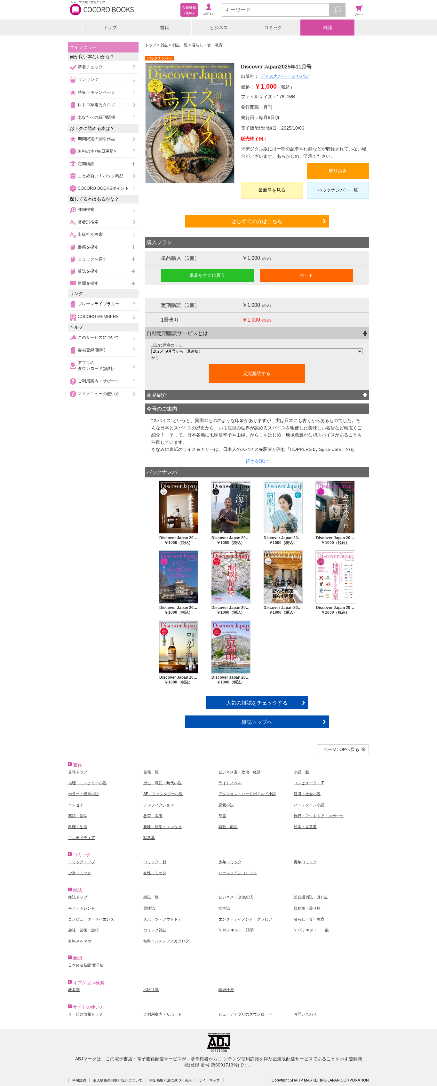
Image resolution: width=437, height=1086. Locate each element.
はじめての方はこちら (256, 221)
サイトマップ (209, 1080)
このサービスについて (98, 337)
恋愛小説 (226, 805)
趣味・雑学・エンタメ (162, 827)
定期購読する (256, 373)
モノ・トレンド (81, 908)
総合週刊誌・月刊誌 (311, 897)
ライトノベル (230, 783)
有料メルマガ (79, 941)
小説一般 (301, 772)
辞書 (222, 816)
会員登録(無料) (91, 349)
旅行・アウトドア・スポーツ (319, 816)
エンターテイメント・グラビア (245, 919)
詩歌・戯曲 (228, 827)
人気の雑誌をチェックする (257, 703)
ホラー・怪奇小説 (83, 794)
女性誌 (224, 908)
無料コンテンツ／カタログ (166, 941)
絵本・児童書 (305, 827)
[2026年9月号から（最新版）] (256, 351)
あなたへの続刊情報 (96, 117)
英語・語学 (77, 816)
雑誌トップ (77, 897)
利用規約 (79, 1080)
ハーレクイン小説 (309, 805)
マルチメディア (81, 837)
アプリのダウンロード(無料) (96, 365)
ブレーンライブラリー (98, 303)
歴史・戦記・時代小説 (162, 783)
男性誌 (149, 908)
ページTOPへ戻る (341, 749)
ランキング (88, 79)
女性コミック (154, 873)
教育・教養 (153, 816)
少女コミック (79, 873)
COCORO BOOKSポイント (103, 188)
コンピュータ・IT (309, 783)
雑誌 (327, 27)
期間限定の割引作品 (96, 138)
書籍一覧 (151, 772)
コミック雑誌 (154, 930)
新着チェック (90, 67)
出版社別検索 (90, 234)
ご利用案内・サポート (98, 381)
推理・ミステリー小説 (87, 783)
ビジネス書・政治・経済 (240, 772)
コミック (273, 27)
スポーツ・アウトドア (162, 919)
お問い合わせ (305, 1014)
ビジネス (219, 27)
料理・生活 (77, 827)
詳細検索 (86, 209)
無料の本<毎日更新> (97, 151)
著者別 (74, 989)
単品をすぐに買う (207, 275)
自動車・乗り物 (307, 908)
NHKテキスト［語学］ (238, 930)
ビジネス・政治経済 (236, 897)
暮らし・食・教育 (207, 45)
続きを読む (257, 461)
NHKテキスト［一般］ (313, 930)
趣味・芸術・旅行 (83, 930)
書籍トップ (77, 772)
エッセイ (75, 805)
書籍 (164, 27)
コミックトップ (81, 862)
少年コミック (230, 862)
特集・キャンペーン (96, 92)
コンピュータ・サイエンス (91, 919)
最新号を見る (271, 190)
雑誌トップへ (257, 722)
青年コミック (305, 862)
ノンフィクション (158, 805)
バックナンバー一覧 (338, 190)
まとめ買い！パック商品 (100, 175)
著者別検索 (88, 222)
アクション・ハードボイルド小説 (247, 794)
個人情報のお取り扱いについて (117, 1080)
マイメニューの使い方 (98, 393)
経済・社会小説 (307, 794)
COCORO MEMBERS (98, 316)
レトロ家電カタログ (96, 104)
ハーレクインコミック (238, 873)
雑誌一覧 (180, 45)
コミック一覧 (154, 862)
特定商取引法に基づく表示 (170, 1080)
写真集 (149, 837)
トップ (110, 27)
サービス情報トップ (85, 1014)
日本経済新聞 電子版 (86, 965)
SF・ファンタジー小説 (163, 794)
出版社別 (151, 989)
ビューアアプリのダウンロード (245, 1014)
